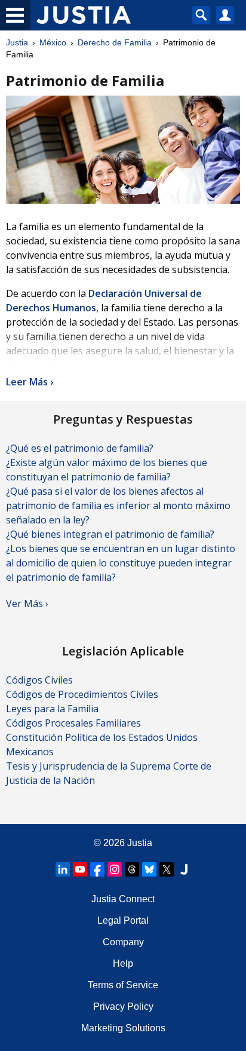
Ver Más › (27, 603)
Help (123, 963)
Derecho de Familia (115, 42)
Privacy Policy (123, 1006)
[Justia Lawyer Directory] (184, 869)
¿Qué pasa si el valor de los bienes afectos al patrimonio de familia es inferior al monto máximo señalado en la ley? (118, 505)
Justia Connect (123, 899)
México (52, 42)
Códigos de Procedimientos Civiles (82, 694)
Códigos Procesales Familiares (73, 723)
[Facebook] (97, 869)
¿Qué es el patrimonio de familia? (79, 448)
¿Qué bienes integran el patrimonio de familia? (110, 534)
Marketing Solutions (123, 1028)
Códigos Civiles (39, 680)
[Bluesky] (149, 869)
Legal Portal (123, 920)
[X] (166, 869)
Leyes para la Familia (52, 708)
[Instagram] (114, 869)
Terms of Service (123, 985)
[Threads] (132, 869)
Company (123, 942)
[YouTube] (80, 869)
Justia (17, 42)
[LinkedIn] (63, 869)
